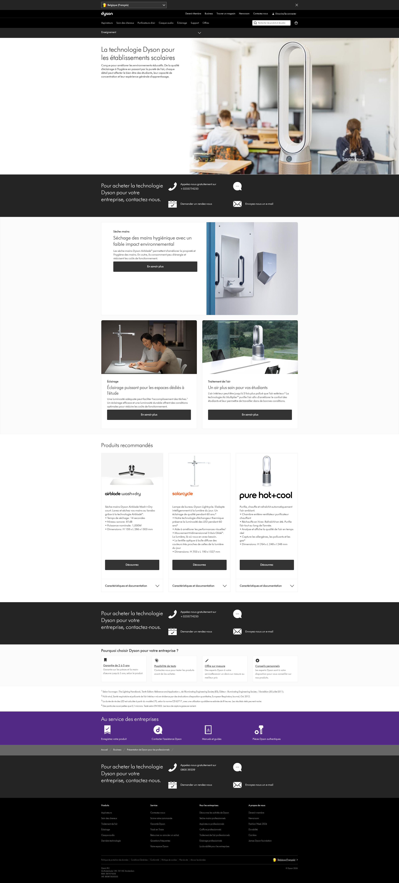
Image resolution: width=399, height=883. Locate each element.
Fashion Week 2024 (258, 824)
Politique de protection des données (114, 860)
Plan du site (183, 860)
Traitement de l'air (109, 824)
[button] (285, 860)
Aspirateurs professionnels (212, 824)
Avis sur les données (198, 860)
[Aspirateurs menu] (114, 22)
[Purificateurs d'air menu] (156, 22)
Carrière (252, 835)
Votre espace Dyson (159, 846)
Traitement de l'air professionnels (215, 835)
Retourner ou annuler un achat (164, 835)
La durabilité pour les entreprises (214, 846)
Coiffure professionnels (210, 829)
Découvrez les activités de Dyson (214, 812)
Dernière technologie (111, 840)
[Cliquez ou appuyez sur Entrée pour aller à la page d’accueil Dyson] (107, 14)
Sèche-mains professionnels (213, 818)
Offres (206, 22)
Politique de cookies (169, 860)
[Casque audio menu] (175, 22)
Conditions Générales (139, 860)
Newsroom (244, 13)
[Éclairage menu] (188, 22)
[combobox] (134, 5)
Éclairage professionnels (211, 840)
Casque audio (166, 22)
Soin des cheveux (125, 22)
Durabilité (253, 829)
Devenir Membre (193, 13)
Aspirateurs (107, 22)
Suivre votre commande (161, 818)
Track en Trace (157, 829)
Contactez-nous (260, 13)
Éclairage (182, 22)
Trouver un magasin (226, 13)
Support (195, 22)
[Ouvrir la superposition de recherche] (271, 23)
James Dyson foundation (260, 840)
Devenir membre (256, 812)
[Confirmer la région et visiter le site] (297, 5)
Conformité (154, 860)
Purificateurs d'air (146, 22)
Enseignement (108, 32)
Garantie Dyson (157, 824)
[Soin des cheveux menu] (135, 22)
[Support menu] (200, 22)
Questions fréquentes (160, 840)
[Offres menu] (210, 22)
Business (209, 13)
